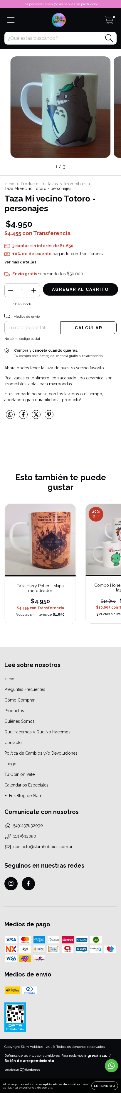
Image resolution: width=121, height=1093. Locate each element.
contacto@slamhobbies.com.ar (43, 846)
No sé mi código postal (22, 339)
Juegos (11, 763)
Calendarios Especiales (26, 785)
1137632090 (24, 836)
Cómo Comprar (19, 700)
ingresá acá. (95, 1055)
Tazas (52, 183)
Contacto (13, 742)
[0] (109, 21)
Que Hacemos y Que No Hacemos (37, 732)
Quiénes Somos (19, 721)
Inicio (9, 183)
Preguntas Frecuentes (24, 689)
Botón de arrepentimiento (29, 1061)
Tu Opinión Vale (19, 774)
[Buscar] (109, 38)
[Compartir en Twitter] (37, 416)
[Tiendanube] (22, 1071)
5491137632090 (28, 825)
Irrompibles (75, 183)
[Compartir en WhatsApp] (10, 414)
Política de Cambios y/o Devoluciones (41, 753)
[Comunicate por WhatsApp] (111, 1065)
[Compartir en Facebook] (24, 416)
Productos (31, 183)
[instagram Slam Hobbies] (11, 883)
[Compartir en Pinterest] (49, 416)
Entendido (104, 1085)
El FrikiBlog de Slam (23, 795)
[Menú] (11, 20)
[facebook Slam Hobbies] (28, 883)
